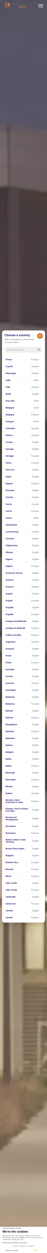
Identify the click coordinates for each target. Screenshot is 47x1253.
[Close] (39, 335)
